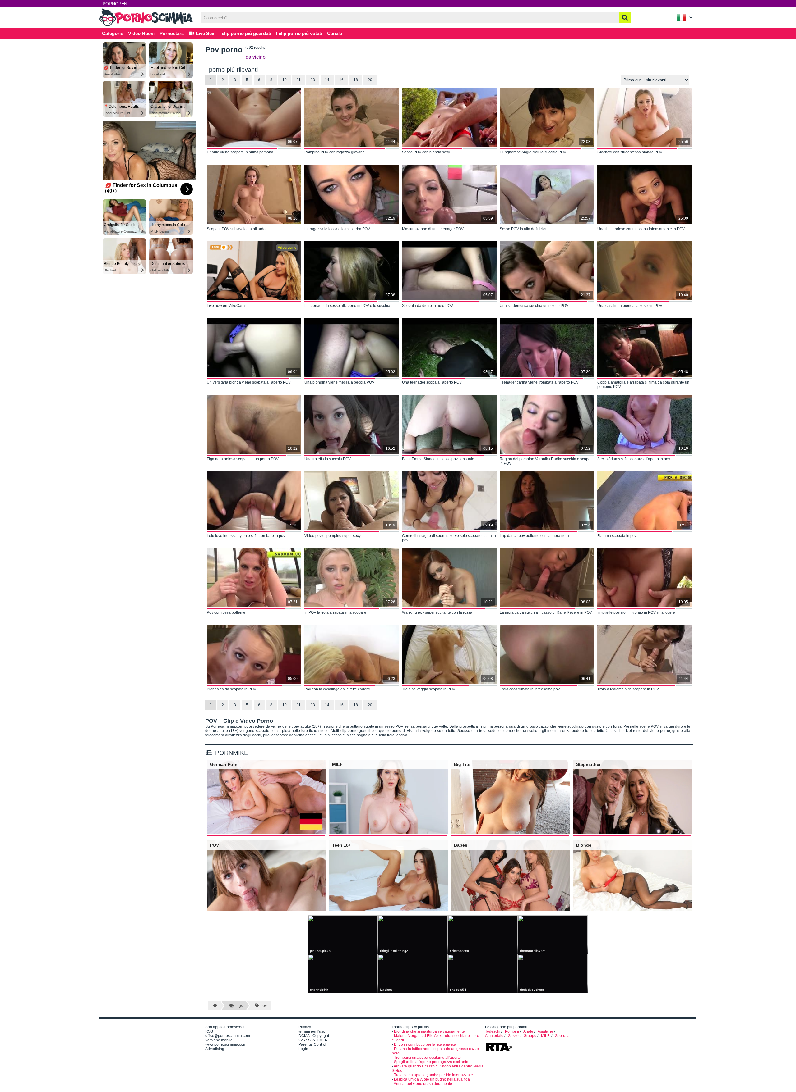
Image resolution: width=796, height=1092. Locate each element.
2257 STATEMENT (314, 1040)
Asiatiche (545, 1031)
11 (299, 80)
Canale (334, 33)
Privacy (304, 1027)
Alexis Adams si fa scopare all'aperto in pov (633, 459)
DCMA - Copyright (313, 1036)
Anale (528, 1031)
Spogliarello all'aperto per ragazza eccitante (431, 1062)
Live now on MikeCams (226, 305)
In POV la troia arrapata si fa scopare (335, 612)
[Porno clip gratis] (146, 25)
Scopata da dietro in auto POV (427, 305)
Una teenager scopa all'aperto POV (432, 382)
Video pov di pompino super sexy (332, 536)
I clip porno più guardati (245, 33)
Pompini (512, 1031)
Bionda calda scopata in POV (231, 689)
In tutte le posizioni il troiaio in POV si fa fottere (636, 612)
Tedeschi (492, 1031)
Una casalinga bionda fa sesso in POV (629, 305)
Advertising (214, 1049)
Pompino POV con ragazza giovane (334, 152)
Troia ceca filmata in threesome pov (530, 689)
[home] (214, 1005)
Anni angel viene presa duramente (423, 1083)
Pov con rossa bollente (226, 612)
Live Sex (204, 33)
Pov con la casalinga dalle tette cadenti (337, 689)
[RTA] (498, 1051)
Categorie (112, 33)
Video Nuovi (141, 33)
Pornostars (172, 33)
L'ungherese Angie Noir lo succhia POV (533, 152)
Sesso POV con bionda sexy (426, 152)
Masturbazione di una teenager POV (433, 229)
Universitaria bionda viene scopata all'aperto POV (249, 382)
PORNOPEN (115, 3)
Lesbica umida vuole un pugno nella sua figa (432, 1079)
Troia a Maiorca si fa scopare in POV (628, 689)
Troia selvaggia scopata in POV (428, 689)
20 (370, 80)
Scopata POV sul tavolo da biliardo (236, 229)
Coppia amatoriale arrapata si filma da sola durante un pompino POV (643, 384)
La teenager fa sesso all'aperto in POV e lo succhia (347, 305)
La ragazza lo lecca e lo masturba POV (337, 229)
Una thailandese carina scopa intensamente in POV (641, 229)
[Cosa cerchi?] (625, 17)
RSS (209, 1031)
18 (356, 80)
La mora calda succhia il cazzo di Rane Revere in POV (546, 612)
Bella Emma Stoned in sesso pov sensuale (438, 459)
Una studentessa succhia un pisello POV (534, 305)
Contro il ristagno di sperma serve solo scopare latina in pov (449, 538)
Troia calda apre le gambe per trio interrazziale (433, 1075)
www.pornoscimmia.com (225, 1044)
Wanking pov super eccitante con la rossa (437, 612)
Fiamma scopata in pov (616, 536)
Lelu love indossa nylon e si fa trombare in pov (246, 536)
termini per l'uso (311, 1031)
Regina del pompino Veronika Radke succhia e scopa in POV (545, 461)
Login (303, 1049)
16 (341, 80)
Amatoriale (494, 1036)
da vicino (256, 57)
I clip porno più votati (299, 33)
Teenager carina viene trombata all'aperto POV (539, 382)
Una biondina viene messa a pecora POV (339, 382)
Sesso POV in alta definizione (525, 229)
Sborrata (562, 1036)
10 (284, 80)
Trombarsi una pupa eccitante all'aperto (427, 1057)
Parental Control (312, 1044)
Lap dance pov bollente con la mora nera (534, 536)
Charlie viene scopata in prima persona (240, 152)
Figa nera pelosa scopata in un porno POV (243, 459)
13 (313, 80)
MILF (545, 1036)
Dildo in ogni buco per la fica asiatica (425, 1044)
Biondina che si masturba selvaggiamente (429, 1031)
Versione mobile (219, 1040)
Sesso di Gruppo (522, 1036)
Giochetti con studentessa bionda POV (629, 152)
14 (327, 80)
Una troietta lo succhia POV (327, 459)
